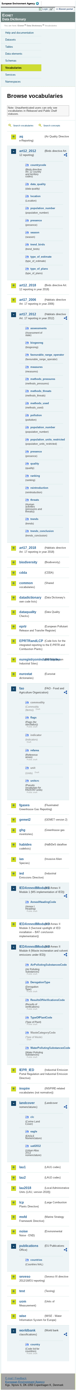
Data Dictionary (34, 25)
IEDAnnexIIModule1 (31, 888)
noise (23, 1231)
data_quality (37, 184)
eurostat (25, 674)
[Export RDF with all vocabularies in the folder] (65, 155)
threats (34, 499)
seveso (24, 1276)
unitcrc (34, 780)
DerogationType (37, 982)
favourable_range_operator (37, 354)
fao (21, 688)
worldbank (27, 1330)
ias (21, 859)
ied (21, 873)
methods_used (37, 403)
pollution (36, 415)
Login (45, 9)
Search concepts (51, 125)
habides (25, 844)
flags (33, 717)
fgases (24, 805)
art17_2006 (27, 299)
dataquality (27, 612)
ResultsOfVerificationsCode (37, 1000)
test (22, 1291)
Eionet (21, 25)
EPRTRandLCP (31, 641)
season (34, 232)
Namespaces (13, 81)
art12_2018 (27, 285)
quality (34, 463)
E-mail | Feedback (16, 1378)
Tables (9, 46)
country (35, 1344)
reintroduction (37, 487)
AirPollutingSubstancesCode (37, 964)
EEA (21, 3)
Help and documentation (19, 32)
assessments (37, 328)
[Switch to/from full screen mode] (52, 9)
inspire (24, 1088)
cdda (23, 572)
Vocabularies (13, 67)
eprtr (23, 626)
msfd (23, 1217)
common (26, 583)
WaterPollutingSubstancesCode (37, 1047)
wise (22, 1316)
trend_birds (37, 244)
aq (21, 136)
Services (10, 74)
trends (34, 519)
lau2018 (25, 1188)
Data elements (13, 53)
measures (36, 366)
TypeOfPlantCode (37, 1017)
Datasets (10, 39)
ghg (22, 830)
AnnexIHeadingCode (37, 901)
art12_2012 (27, 151)
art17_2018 (27, 547)
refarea (34, 750)
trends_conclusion (37, 531)
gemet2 (25, 819)
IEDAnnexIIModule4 (31, 946)
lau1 (22, 1167)
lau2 (22, 1177)
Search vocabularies (23, 125)
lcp (21, 1202)
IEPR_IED (26, 1070)
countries (36, 1259)
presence (36, 220)
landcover (27, 1103)
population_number (37, 208)
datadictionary (30, 597)
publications (28, 1246)
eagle (33, 1131)
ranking (35, 475)
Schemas (10, 60)
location (35, 196)
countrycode (37, 165)
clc (32, 1117)
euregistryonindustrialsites (31, 659)
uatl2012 (35, 1145)
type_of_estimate (37, 256)
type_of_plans (37, 268)
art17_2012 (27, 314)
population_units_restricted (37, 439)
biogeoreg (36, 342)
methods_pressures (37, 379)
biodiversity (28, 562)
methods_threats (37, 391)
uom (22, 1301)
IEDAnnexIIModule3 (31, 924)
